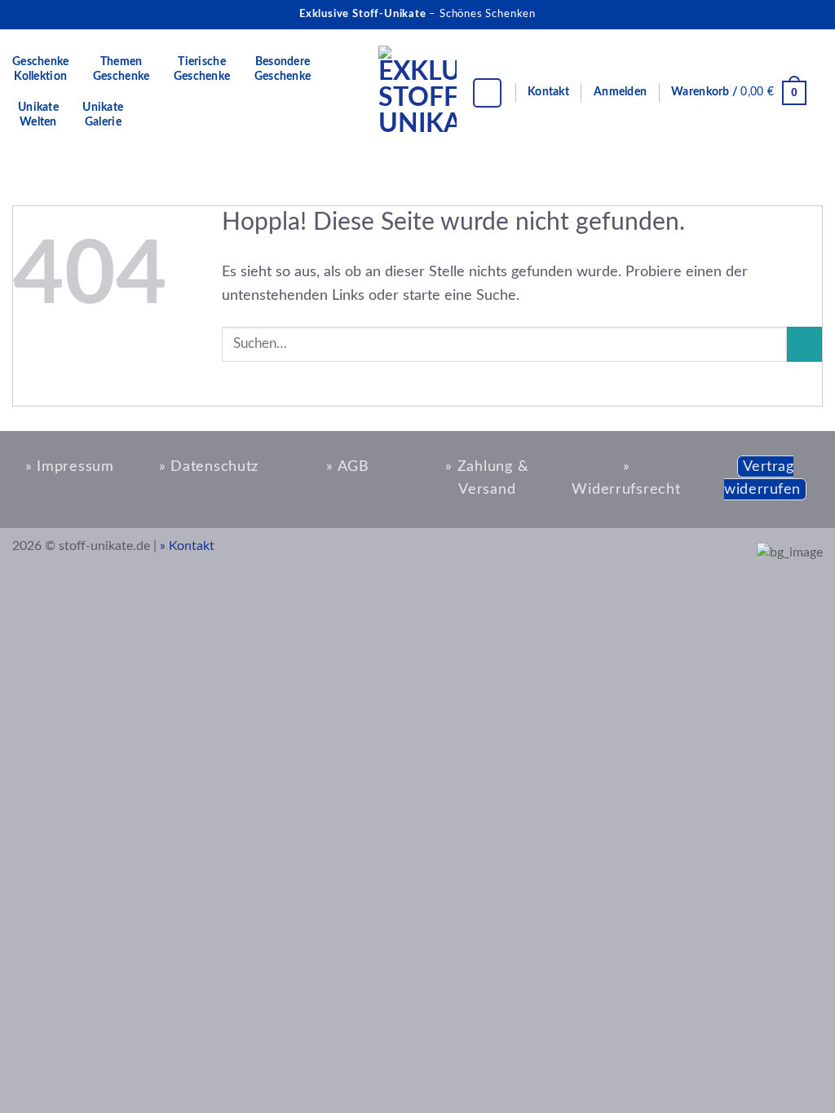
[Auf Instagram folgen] (781, 14)
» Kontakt (187, 545)
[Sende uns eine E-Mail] (808, 14)
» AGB (347, 466)
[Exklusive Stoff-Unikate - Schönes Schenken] (417, 93)
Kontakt (548, 92)
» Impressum (69, 466)
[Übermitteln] (804, 345)
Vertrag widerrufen (762, 478)
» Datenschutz (208, 466)
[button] (620, 92)
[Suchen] (487, 93)
